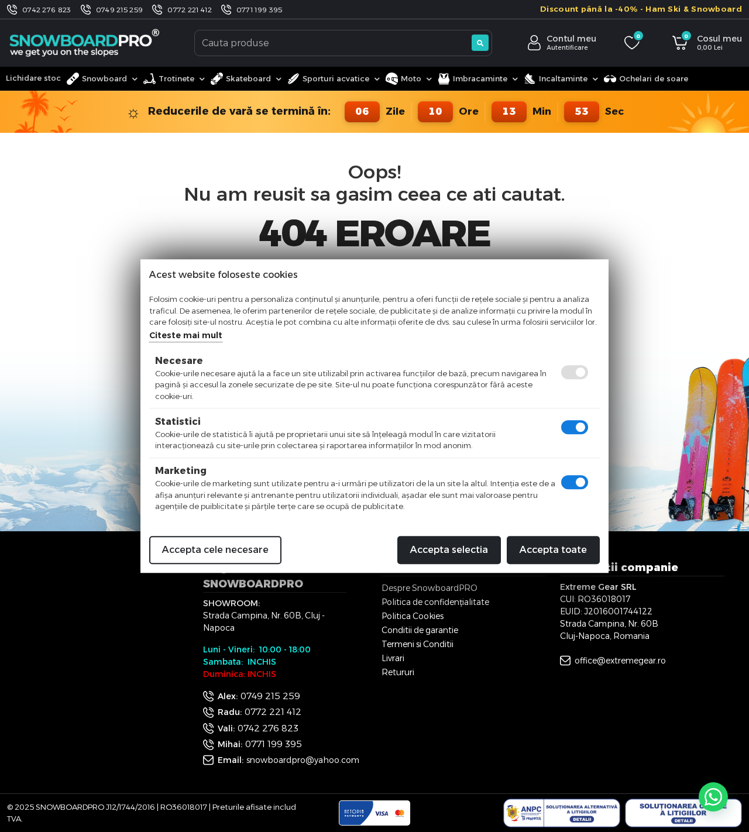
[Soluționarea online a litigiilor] (683, 813)
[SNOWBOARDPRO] (85, 42)
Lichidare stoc (33, 77)
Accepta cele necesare (215, 549)
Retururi (398, 672)
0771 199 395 (259, 9)
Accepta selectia (449, 549)
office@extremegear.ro (620, 660)
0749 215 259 (119, 9)
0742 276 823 (46, 9)
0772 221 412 (189, 9)
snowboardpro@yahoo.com (302, 760)
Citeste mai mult (185, 335)
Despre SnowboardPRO (429, 588)
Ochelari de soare (653, 78)
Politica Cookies (413, 616)
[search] (480, 43)
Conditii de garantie (420, 630)
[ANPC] (561, 813)
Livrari (393, 658)
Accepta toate (553, 549)
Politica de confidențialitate (435, 602)
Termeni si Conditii (417, 644)
